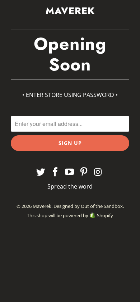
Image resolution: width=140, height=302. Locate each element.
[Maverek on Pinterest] (84, 172)
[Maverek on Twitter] (41, 172)
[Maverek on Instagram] (98, 172)
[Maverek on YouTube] (70, 172)
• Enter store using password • (70, 95)
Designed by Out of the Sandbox (88, 206)
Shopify (105, 215)
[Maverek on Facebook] (55, 172)
